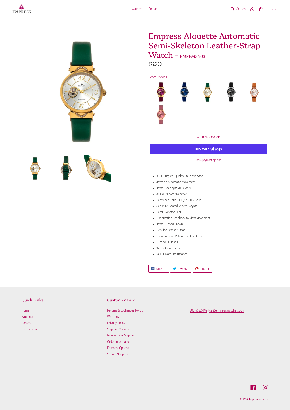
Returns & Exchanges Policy (125, 310)
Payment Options (118, 348)
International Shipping (121, 335)
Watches (27, 317)
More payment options (208, 160)
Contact (26, 323)
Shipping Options (118, 329)
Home (25, 310)
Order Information (118, 342)
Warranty (113, 317)
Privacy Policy (116, 323)
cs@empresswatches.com (226, 310)
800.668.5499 (198, 310)
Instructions (29, 329)
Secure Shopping (118, 354)
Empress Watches (258, 399)
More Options (158, 77)
